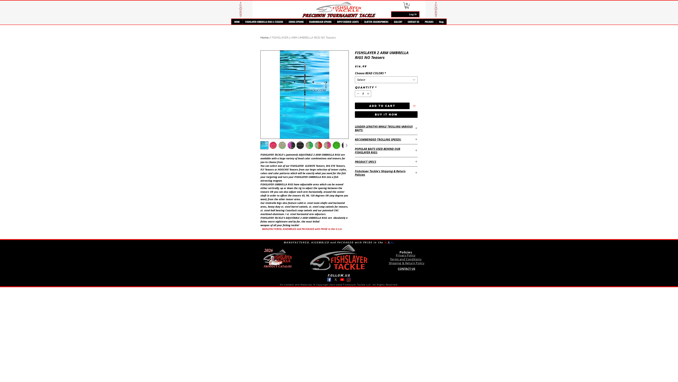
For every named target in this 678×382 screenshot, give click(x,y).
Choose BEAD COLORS (370, 73)
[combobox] (386, 79)
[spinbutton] (363, 94)
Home (264, 37)
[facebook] (329, 280)
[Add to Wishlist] (414, 106)
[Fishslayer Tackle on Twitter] (336, 280)
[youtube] (342, 280)
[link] (407, 5)
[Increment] (368, 94)
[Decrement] (357, 94)
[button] (264, 22)
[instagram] (349, 280)
